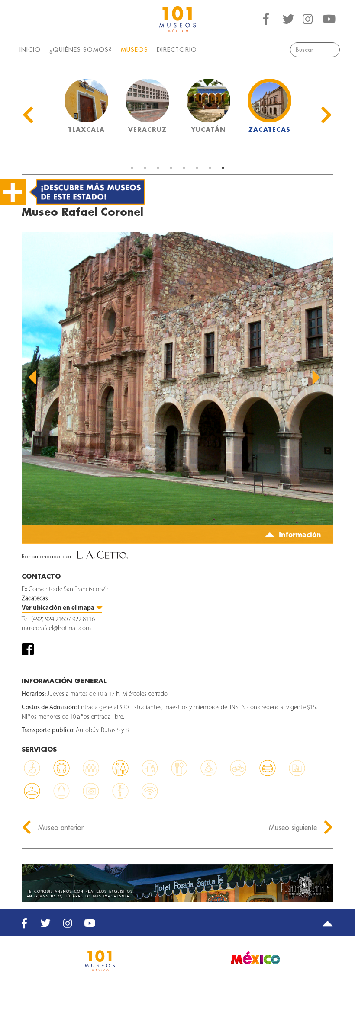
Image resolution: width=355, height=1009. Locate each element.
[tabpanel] (86, 108)
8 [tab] (223, 167)
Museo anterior (60, 827)
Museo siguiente (294, 827)
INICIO (30, 50)
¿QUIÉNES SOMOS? (80, 50)
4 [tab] (171, 167)
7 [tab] (210, 167)
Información (299, 535)
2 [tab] (145, 167)
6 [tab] (197, 167)
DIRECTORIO (177, 50)
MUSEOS (134, 50)
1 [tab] (132, 167)
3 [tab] (158, 167)
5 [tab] (184, 167)
